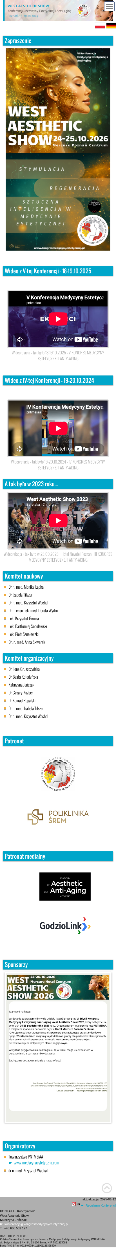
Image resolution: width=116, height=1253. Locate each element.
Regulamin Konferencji (101, 1205)
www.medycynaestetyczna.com (36, 1162)
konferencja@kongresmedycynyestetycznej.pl (36, 1224)
